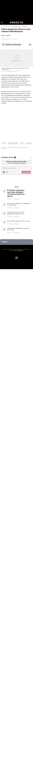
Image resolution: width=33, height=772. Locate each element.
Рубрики (4, 241)
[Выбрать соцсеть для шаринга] (30, 44)
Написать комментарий (13, 44)
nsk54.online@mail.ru (18, 250)
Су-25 (21, 143)
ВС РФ (4, 143)
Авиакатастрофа (13, 143)
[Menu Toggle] (2, 22)
